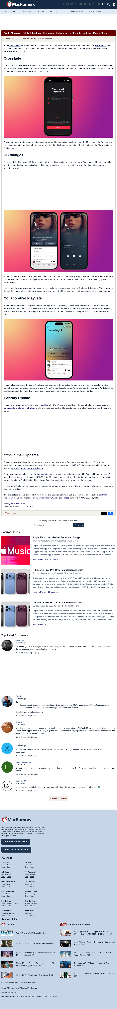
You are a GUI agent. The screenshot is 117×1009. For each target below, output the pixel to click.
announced (14, 45)
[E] (7, 772)
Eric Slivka (28, 862)
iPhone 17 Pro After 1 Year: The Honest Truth (34, 975)
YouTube (10, 924)
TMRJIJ (19, 696)
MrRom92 (20, 640)
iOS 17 (22, 507)
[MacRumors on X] (76, 4)
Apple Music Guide (16, 503)
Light (49, 996)
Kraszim (19, 722)
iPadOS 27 (54, 11)
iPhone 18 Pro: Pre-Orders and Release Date (58, 570)
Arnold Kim (5, 862)
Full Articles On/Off (22, 996)
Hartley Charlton (7, 891)
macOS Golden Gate (74, 11)
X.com (9, 867)
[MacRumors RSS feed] (94, 4)
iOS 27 (41, 11)
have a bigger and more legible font (27, 468)
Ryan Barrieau (30, 901)
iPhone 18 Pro (10, 11)
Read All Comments (58, 798)
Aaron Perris (29, 910)
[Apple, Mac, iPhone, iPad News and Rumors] (20, 7)
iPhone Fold (27, 11)
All (114, 11)
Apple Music (100, 45)
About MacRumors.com (15, 841)
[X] (7, 753)
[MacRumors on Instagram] (67, 4)
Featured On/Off (8, 996)
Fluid (32, 996)
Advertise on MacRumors (16, 849)
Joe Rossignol (75, 573)
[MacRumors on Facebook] (72, 4)
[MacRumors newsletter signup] (98, 4)
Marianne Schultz (31, 891)
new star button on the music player (45, 474)
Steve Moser (6, 910)
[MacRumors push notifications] (89, 4)
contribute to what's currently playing (20, 408)
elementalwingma (23, 762)
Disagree (35, 653)
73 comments (10, 513)
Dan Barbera (6, 901)
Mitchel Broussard (44, 39)
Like (29, 653)
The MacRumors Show (79, 924)
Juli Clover (73, 541)
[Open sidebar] (114, 5)
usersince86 (21, 781)
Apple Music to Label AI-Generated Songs (56, 537)
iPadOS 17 (31, 507)
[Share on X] (104, 513)
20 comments (53, 592)
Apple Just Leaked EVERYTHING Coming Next (35, 943)
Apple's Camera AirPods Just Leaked (31, 933)
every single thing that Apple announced (51, 498)
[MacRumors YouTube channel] (85, 4)
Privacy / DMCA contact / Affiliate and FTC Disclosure (19, 988)
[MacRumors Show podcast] (62, 4)
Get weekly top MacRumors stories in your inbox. (58, 520)
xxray (18, 743)
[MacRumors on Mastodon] (80, 4)
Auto (45, 996)
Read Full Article (39, 559)
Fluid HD (39, 996)
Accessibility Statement (9, 992)
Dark (54, 996)
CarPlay (44, 405)
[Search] (109, 4)
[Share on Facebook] (110, 513)
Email (3, 867)
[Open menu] (3, 4)
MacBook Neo (95, 11)
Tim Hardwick (30, 882)
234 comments (54, 559)
